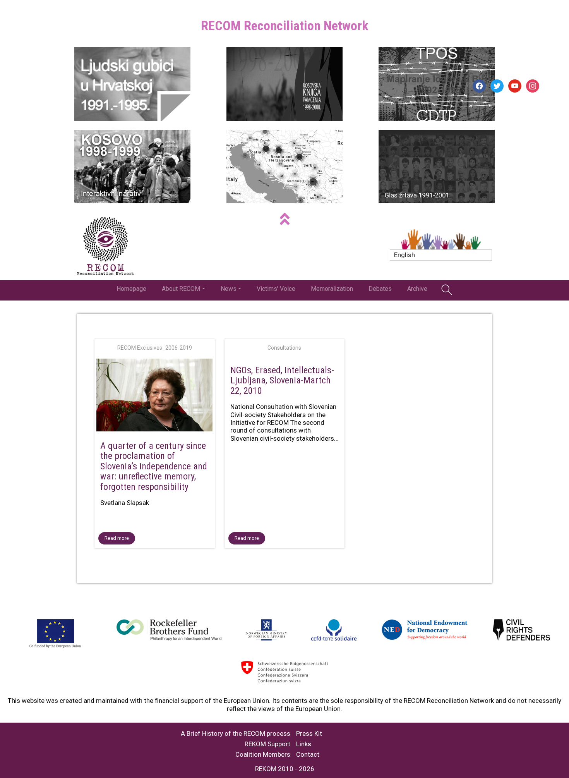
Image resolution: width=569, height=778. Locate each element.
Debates (380, 288)
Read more (117, 538)
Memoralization (332, 288)
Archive (417, 288)
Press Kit (309, 733)
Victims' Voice (276, 288)
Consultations (284, 348)
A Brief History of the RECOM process (235, 733)
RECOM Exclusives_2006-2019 (154, 348)
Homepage (131, 288)
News (229, 288)
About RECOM (181, 288)
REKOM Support (267, 744)
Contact (307, 754)
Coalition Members (262, 754)
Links (303, 744)
